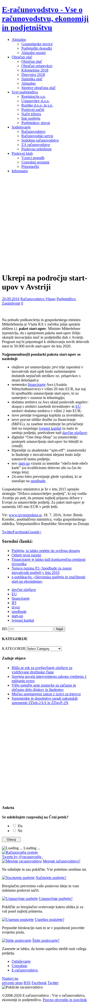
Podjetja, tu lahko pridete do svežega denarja (46, 551)
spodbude (38, 481)
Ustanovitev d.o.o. (35, 101)
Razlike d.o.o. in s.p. (37, 105)
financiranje (37, 384)
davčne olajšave (74, 433)
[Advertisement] (45, 222)
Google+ (34, 532)
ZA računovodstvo (35, 145)
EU (78, 406)
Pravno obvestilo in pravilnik (65, 1000)
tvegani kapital (50, 428)
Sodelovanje (21, 127)
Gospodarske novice (37, 44)
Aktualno (19, 39)
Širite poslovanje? (45, 940)
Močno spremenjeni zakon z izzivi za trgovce (46, 694)
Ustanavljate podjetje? (56, 899)
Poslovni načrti (32, 110)
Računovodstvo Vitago (38, 299)
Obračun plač (22, 57)
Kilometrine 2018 (34, 70)
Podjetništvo (66, 299)
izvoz (16, 607)
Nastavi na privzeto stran (12, 980)
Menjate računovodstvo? (61, 861)
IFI (14, 603)
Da (20, 826)
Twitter (7, 532)
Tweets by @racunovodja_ (22, 857)
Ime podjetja (30, 118)
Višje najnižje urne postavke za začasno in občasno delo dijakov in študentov (44, 687)
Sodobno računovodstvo (40, 140)
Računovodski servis (37, 136)
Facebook (20, 532)
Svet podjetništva (25, 92)
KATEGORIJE (14, 648)
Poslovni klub (22, 153)
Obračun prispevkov (37, 66)
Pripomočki (30, 166)
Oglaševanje (21, 961)
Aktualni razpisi (33, 53)
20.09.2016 (10, 299)
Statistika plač (31, 79)
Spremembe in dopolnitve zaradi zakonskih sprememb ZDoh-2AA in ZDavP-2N (45, 700)
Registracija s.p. (33, 96)
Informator (20, 171)
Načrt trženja (31, 114)
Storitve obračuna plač (38, 88)
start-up (24, 463)
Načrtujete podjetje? (51, 878)
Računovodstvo (33, 131)
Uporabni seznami (35, 162)
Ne (20, 831)
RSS (27, 983)
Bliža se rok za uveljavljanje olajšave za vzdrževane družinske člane (42, 670)
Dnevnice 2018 (33, 75)
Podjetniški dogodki (36, 48)
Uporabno (19, 966)
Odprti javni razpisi (26, 555)
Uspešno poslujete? (49, 919)
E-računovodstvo (25, 970)
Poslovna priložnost (36, 149)
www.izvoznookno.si (25, 515)
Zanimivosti (11, 303)
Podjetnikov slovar (35, 123)
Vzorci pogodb (32, 158)
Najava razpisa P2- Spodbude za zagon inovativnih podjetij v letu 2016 (42, 570)
